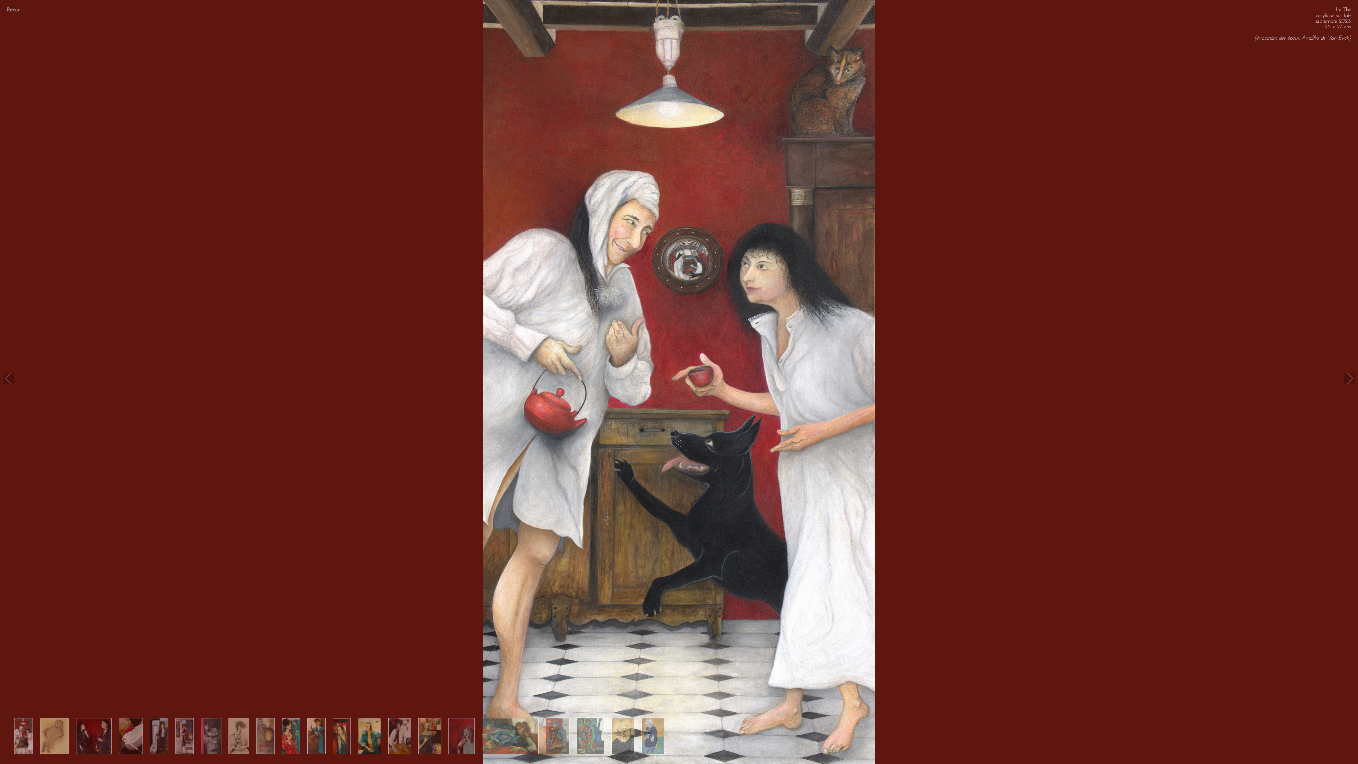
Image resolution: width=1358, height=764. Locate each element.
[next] (1349, 378)
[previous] (9, 378)
